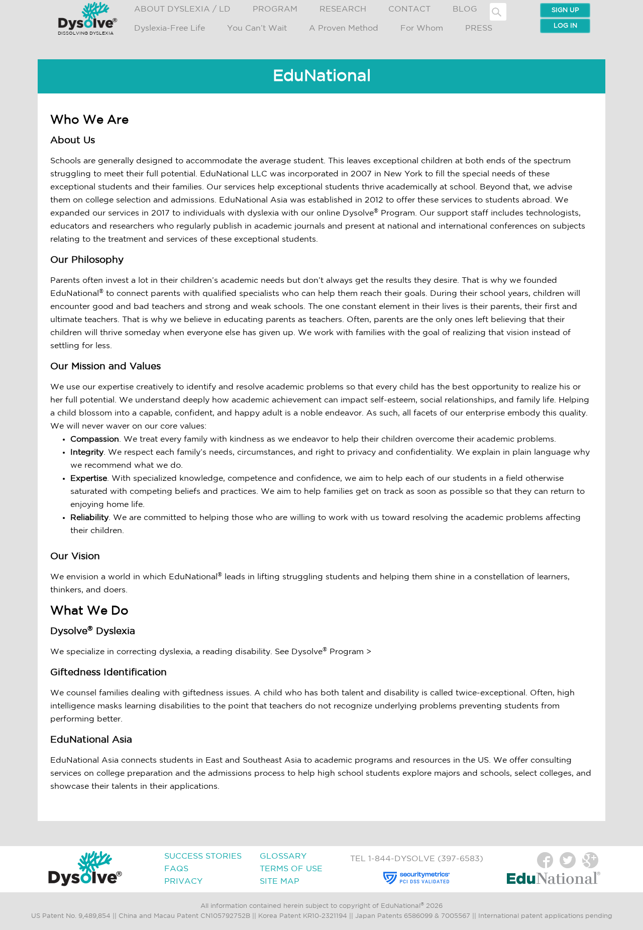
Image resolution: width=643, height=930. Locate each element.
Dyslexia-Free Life (169, 28)
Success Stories (203, 856)
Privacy (183, 881)
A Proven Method (343, 28)
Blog (465, 9)
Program (275, 9)
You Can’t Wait (257, 28)
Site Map (279, 881)
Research (342, 9)
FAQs (176, 869)
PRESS (478, 28)
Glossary (283, 856)
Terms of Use (291, 869)
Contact (409, 9)
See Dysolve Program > (323, 652)
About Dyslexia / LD (182, 9)
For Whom (421, 28)
